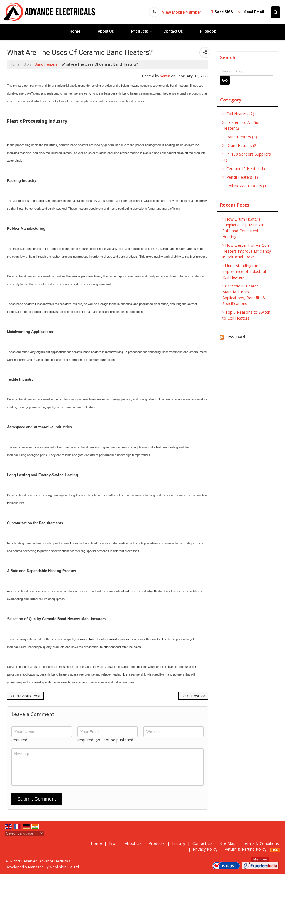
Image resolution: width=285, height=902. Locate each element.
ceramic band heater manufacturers (103, 639)
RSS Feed (236, 337)
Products (139, 31)
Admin (165, 76)
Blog (27, 64)
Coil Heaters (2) (239, 113)
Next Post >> (193, 695)
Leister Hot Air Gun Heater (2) (241, 125)
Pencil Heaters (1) (241, 177)
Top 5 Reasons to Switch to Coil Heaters (246, 315)
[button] (181, 12)
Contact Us (173, 31)
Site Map (227, 843)
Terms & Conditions (261, 843)
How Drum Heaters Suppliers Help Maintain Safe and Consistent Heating (243, 227)
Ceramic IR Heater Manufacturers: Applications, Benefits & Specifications (244, 294)
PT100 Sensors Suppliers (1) (246, 157)
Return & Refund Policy (245, 849)
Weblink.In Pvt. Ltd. (64, 867)
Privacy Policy (205, 849)
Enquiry (178, 843)
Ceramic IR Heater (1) (245, 168)
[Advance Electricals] (49, 12)
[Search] (275, 12)
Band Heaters (46, 64)
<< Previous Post (25, 695)
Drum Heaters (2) (241, 145)
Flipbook (208, 31)
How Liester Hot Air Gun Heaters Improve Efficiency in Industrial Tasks (246, 251)
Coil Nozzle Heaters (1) (246, 185)
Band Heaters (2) (241, 136)
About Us (106, 31)
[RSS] (275, 849)
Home (74, 31)
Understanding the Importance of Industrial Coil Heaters (244, 271)
